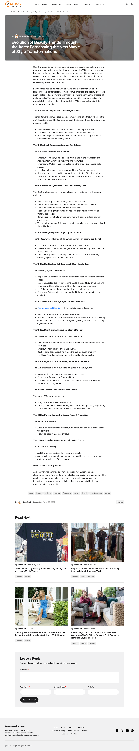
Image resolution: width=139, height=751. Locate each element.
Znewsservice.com (14, 726)
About (63, 727)
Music (27, 577)
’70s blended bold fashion (49, 308)
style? (76, 493)
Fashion (120, 502)
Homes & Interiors (87, 577)
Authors (71, 727)
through (84, 493)
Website (91, 687)
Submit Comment (29, 700)
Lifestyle (92, 643)
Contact (74, 734)
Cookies (65, 734)
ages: (31, 493)
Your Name (25, 687)
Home (6, 12)
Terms (84, 731)
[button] (127, 4)
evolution (48, 493)
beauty (38, 493)
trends (107, 493)
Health (27, 641)
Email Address (60, 687)
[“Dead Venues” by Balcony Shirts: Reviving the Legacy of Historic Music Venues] (41, 542)
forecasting (67, 493)
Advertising (82, 727)
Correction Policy (58, 731)
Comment (24, 670)
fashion (57, 493)
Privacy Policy (73, 731)
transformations (96, 493)
